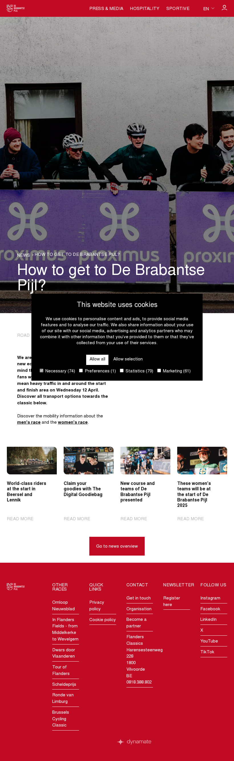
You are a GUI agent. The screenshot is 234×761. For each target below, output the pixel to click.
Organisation (139, 609)
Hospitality (144, 9)
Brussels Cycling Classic (60, 719)
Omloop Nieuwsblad (63, 606)
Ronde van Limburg (63, 698)
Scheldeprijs (64, 685)
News (23, 256)
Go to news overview (117, 546)
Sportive (177, 9)
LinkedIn (208, 620)
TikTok (207, 652)
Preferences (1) (100, 371)
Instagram (210, 598)
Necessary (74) (59, 371)
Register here (171, 601)
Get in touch (138, 598)
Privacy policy (96, 606)
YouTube (209, 641)
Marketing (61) (176, 371)
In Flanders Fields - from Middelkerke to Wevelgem (65, 630)
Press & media (106, 9)
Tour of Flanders (61, 670)
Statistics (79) (138, 371)
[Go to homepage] (16, 8)
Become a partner (136, 623)
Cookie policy (102, 620)
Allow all (97, 359)
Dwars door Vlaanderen (63, 653)
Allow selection (128, 359)
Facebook (210, 609)
